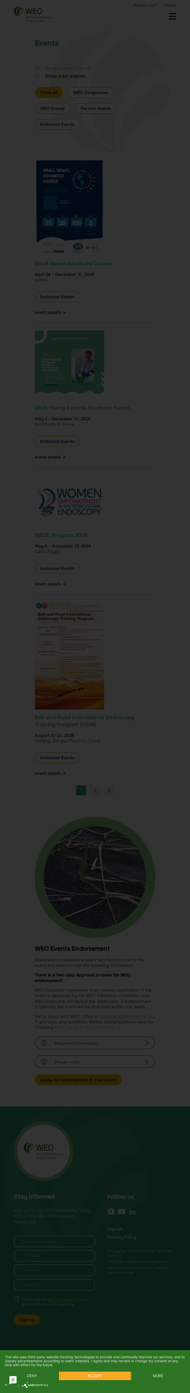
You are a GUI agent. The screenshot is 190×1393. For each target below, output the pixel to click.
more (158, 1375)
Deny (32, 1375)
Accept (95, 1375)
